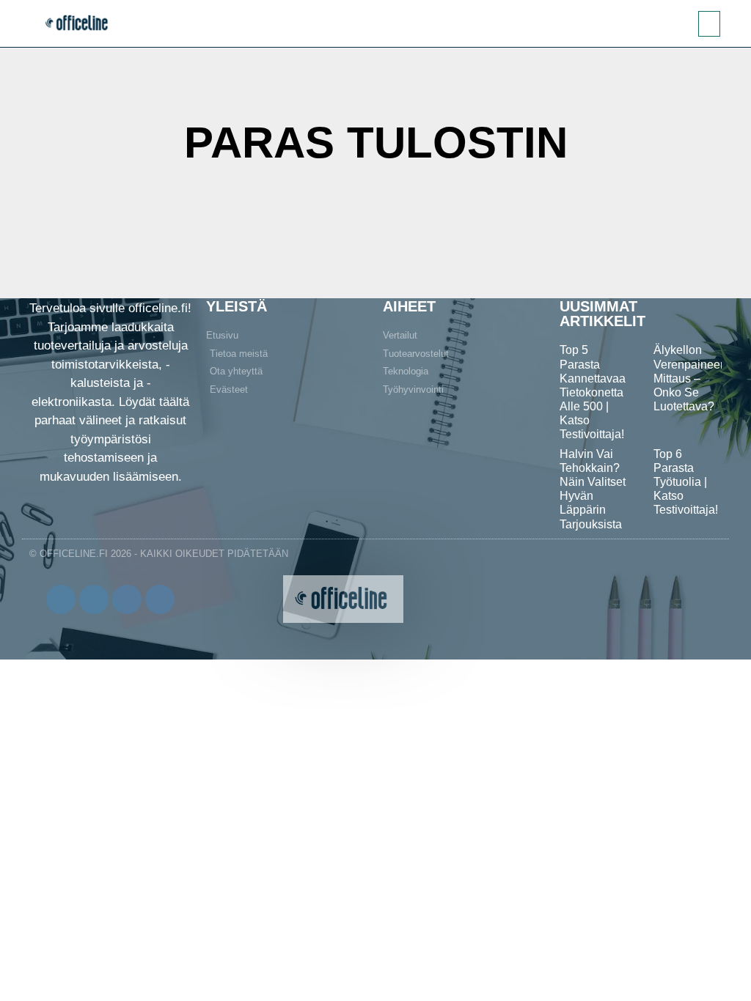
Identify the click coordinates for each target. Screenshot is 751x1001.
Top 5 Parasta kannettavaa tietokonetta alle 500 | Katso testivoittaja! (593, 392)
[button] (709, 24)
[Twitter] (94, 599)
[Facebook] (61, 599)
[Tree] (160, 599)
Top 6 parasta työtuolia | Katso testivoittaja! (685, 482)
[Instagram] (127, 599)
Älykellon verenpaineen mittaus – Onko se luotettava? (690, 378)
